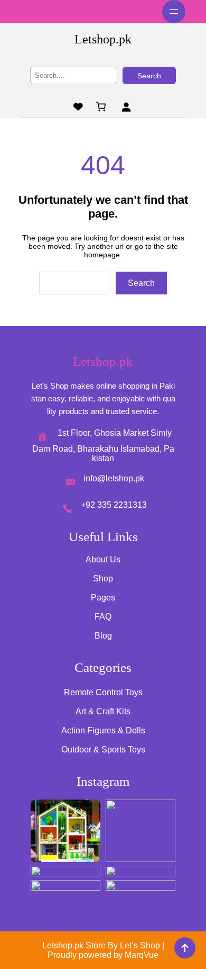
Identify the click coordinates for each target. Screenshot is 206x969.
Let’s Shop (140, 945)
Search (149, 75)
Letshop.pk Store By (81, 945)
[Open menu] (173, 11)
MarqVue (141, 954)
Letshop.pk (103, 39)
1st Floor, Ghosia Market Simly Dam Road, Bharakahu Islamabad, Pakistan (103, 445)
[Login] (126, 107)
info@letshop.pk (113, 478)
